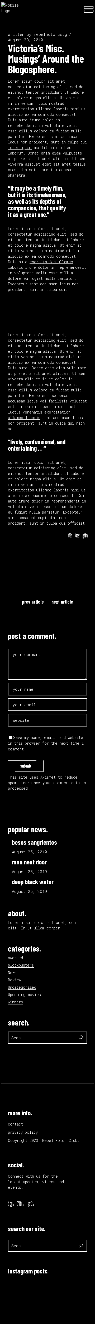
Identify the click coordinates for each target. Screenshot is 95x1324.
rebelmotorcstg (50, 34)
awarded (15, 957)
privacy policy (23, 1132)
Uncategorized (22, 987)
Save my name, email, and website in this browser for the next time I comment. (46, 743)
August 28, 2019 (25, 39)
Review (14, 979)
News (12, 972)
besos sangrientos (34, 842)
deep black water (33, 881)
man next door (29, 862)
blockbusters (21, 965)
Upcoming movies (24, 994)
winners (15, 1001)
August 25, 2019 (29, 851)
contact (15, 1124)
